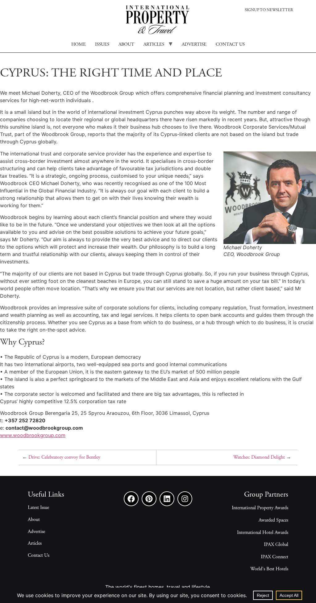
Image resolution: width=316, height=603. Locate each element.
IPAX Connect (274, 557)
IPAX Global (276, 544)
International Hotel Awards (262, 532)
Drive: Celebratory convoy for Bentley (64, 457)
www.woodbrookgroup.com (32, 435)
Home (78, 44)
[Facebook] (131, 498)
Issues (102, 44)
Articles (153, 44)
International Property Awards (260, 508)
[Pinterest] (149, 498)
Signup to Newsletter (269, 10)
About (126, 44)
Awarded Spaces (273, 520)
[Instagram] (184, 498)
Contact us (230, 44)
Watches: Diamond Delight (259, 457)
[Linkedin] (167, 498)
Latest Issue (38, 507)
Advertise (194, 44)
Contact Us (38, 555)
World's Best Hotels (269, 569)
